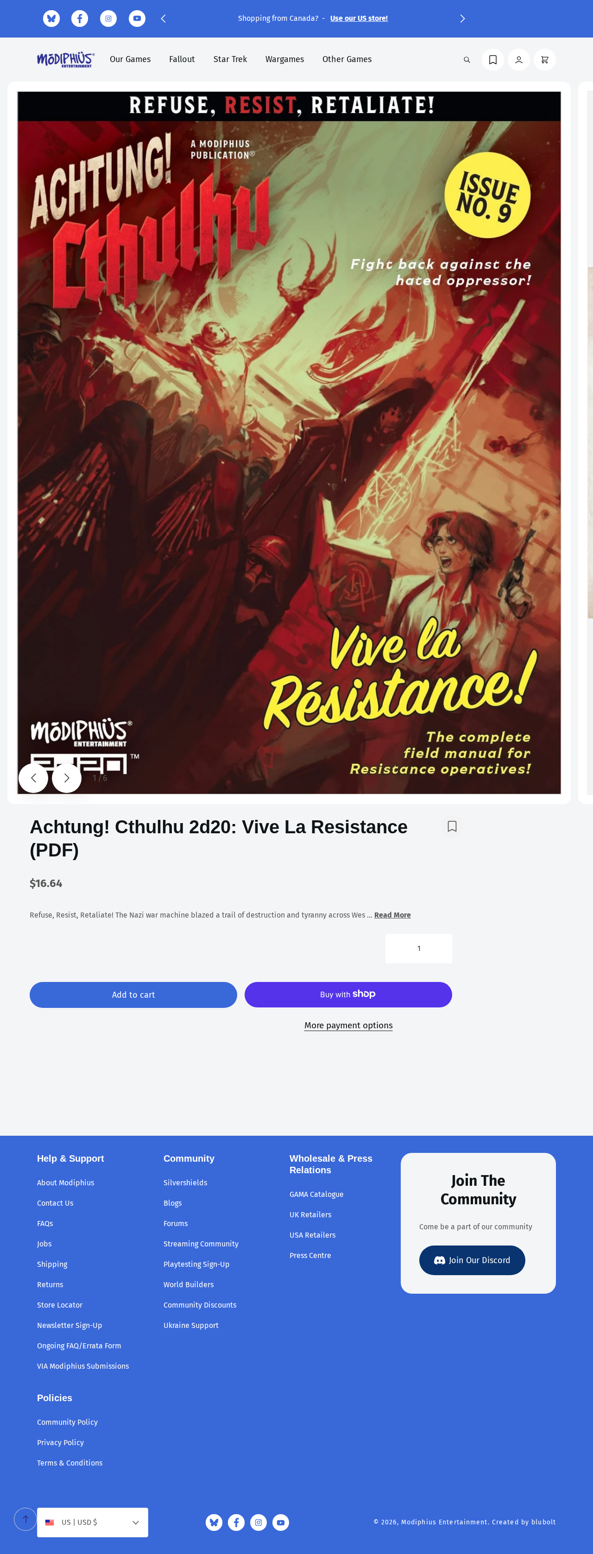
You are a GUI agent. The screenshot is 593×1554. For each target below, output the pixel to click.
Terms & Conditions (69, 1463)
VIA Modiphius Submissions (83, 1366)
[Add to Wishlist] (452, 826)
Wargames (284, 59)
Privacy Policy (60, 1442)
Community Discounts (200, 1305)
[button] (163, 18)
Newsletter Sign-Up (69, 1325)
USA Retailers (312, 1235)
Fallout (182, 59)
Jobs (44, 1243)
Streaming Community (201, 1243)
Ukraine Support (191, 1325)
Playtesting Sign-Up (197, 1264)
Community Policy (67, 1422)
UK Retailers (310, 1214)
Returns (50, 1284)
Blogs (173, 1203)
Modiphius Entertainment (444, 1522)
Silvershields (185, 1182)
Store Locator (59, 1305)
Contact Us (55, 1203)
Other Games (347, 59)
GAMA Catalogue (317, 1194)
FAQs (45, 1223)
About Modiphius (65, 1182)
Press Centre (310, 1255)
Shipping (52, 1264)
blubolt (543, 1522)
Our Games (130, 59)
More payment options (348, 1024)
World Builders (189, 1284)
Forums (176, 1223)
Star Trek (230, 59)
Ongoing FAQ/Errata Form (79, 1345)
